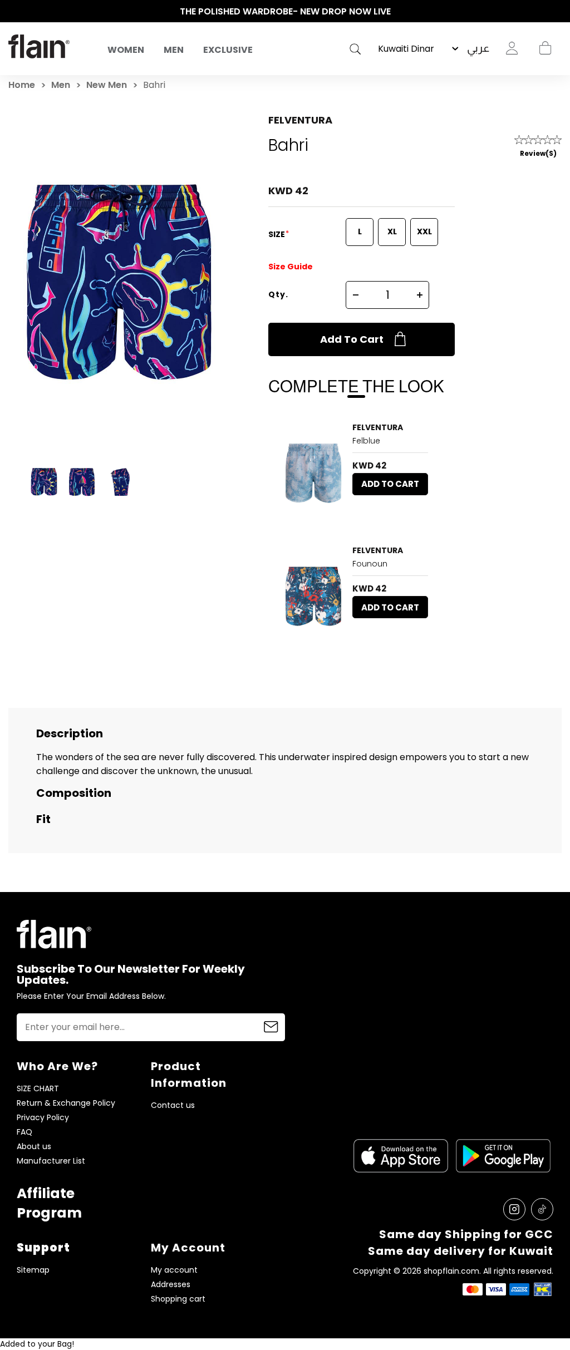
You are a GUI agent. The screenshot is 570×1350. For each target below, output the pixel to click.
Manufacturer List (51, 1161)
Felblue (366, 440)
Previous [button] (13, 11)
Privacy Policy (43, 1117)
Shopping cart (545, 48)
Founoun (369, 563)
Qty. (278, 294)
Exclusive (228, 49)
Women (125, 49)
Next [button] (556, 11)
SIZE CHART (38, 1088)
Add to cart (352, 339)
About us (34, 1146)
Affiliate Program (49, 1203)
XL (392, 231)
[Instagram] (514, 1209)
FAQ (24, 1132)
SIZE (277, 234)
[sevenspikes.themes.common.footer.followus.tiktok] (542, 1209)
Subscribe (271, 1027)
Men (174, 49)
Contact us (173, 1105)
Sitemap (33, 1270)
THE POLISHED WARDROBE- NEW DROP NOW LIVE (285, 11)
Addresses (170, 1284)
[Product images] (313, 472)
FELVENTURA (300, 120)
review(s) (538, 153)
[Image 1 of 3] (313, 472)
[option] (285, 12)
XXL (424, 231)
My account (174, 1270)
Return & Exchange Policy (66, 1103)
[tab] (305, 516)
